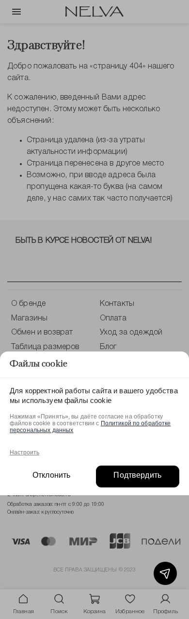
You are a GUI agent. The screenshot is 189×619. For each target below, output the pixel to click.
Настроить (24, 452)
